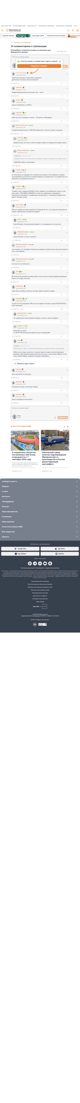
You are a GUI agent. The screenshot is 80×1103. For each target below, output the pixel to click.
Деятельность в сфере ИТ (40, 596)
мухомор (19, 325)
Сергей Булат (19, 286)
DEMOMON (19, 298)
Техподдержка (8, 501)
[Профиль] (77, 30)
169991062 (19, 112)
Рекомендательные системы (40, 593)
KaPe (17, 271)
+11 (61, 200)
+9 (61, 294)
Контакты (6, 496)
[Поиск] (68, 30)
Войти (19, 417)
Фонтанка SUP (6, 26)
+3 (61, 267)
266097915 (19, 87)
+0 (61, 121)
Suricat (19, 219)
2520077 (18, 100)
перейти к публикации (22, 42)
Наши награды (40, 601)
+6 (61, 146)
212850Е (18, 170)
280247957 (19, 382)
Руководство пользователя (40, 598)
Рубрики (5, 486)
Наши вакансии (8, 522)
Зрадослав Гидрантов (22, 244)
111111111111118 (21, 73)
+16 (61, 309)
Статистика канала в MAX (12, 527)
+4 (61, 83)
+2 (61, 166)
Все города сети (8, 532)
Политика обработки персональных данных (40, 584)
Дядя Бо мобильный (22, 125)
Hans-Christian (20, 204)
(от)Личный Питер (19, 26)
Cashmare (18, 369)
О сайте (5, 491)
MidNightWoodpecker (23, 232)
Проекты (5, 537)
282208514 (19, 394)
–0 (67, 83)
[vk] (40, 563)
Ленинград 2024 (21, 313)
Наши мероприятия (10, 512)
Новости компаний (21, 426)
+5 (61, 133)
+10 (61, 378)
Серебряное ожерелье (46, 26)
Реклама (5, 507)
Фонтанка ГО (32, 26)
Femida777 (19, 186)
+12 (61, 403)
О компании (7, 517)
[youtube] (45, 563)
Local (18, 340)
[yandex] (50, 563)
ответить (16, 83)
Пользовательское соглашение (40, 581)
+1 (61, 96)
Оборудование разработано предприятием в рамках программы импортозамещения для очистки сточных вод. (55, 469)
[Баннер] (23, 35)
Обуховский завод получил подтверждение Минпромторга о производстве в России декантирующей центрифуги (54, 458)
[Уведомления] (73, 30)
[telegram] (35, 563)
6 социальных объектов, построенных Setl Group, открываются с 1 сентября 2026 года (24, 456)
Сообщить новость (9, 481)
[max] (30, 563)
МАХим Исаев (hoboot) (22, 259)
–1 (67, 255)
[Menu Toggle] (2, 30)
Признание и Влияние (64, 26)
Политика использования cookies (40, 590)
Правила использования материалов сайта (40, 587)
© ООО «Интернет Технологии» (40, 619)
